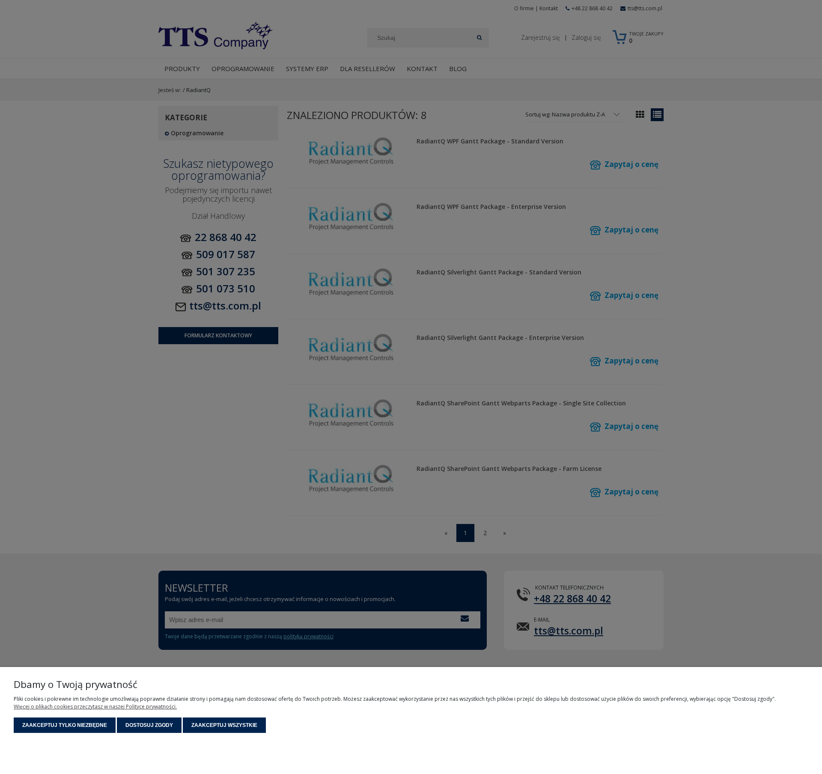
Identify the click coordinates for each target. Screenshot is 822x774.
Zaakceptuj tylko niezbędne (64, 725)
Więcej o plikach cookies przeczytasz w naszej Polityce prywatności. (95, 706)
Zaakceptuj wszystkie (224, 725)
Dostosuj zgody (149, 725)
